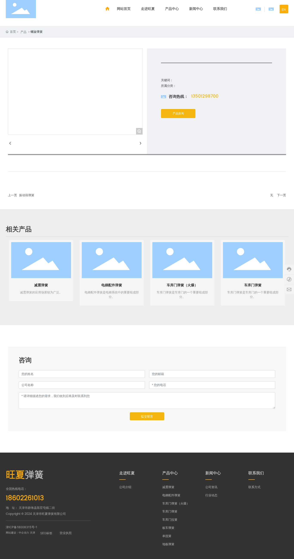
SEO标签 (46, 533)
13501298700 (204, 96)
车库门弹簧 (253, 285)
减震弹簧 (41, 285)
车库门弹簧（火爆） (182, 285)
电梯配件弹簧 (111, 285)
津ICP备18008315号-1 (21, 527)
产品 (23, 32)
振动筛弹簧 (26, 195)
